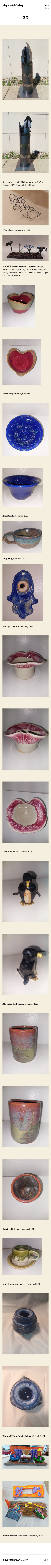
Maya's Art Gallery (12, 5)
